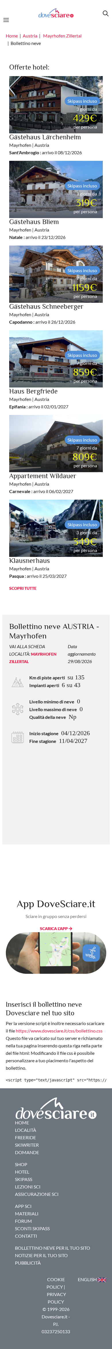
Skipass (23, 1179)
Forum (23, 1221)
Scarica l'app (54, 928)
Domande (27, 1152)
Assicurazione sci (37, 1194)
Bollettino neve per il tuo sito (52, 1248)
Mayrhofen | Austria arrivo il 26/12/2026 (46, 314)
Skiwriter (27, 1145)
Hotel (22, 1171)
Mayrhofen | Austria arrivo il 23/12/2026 (37, 229)
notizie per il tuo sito (41, 1255)
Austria (30, 35)
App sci (23, 1206)
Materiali (26, 1213)
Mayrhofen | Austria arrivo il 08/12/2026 (45, 145)
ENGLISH (88, 1279)
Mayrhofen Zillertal (62, 35)
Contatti (26, 1236)
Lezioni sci (27, 1186)
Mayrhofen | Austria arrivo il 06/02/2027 (42, 484)
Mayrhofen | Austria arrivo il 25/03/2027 (38, 568)
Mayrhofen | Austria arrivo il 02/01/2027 (38, 399)
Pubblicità (28, 1262)
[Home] (56, 12)
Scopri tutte (22, 588)
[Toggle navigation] (7, 19)
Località (25, 1130)
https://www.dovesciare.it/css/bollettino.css (59, 1030)
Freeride (25, 1137)
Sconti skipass (32, 1228)
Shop (21, 1164)
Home (12, 35)
